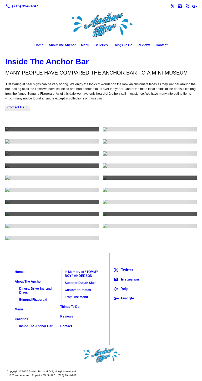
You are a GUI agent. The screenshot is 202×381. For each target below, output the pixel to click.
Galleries (101, 45)
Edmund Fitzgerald (33, 299)
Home (38, 45)
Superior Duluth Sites (81, 283)
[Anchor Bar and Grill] (101, 355)
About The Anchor (62, 45)
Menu (85, 45)
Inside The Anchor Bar (47, 61)
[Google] (194, 6)
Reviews (144, 45)
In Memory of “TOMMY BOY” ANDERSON (81, 274)
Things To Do (122, 45)
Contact (162, 45)
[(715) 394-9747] (21, 6)
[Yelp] (187, 6)
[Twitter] (172, 6)
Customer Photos (78, 290)
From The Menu (76, 297)
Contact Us (15, 107)
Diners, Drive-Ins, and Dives (35, 290)
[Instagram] (180, 6)
